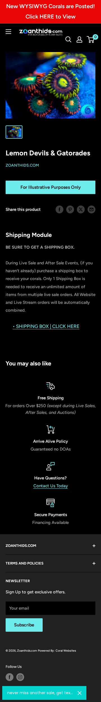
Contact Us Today (50, 485)
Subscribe (24, 625)
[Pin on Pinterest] (70, 209)
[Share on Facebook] (59, 209)
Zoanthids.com (22, 165)
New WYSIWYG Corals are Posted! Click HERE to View (50, 11)
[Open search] (68, 39)
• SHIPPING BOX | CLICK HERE (46, 326)
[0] (90, 39)
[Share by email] (91, 209)
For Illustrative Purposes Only (50, 187)
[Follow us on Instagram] (20, 677)
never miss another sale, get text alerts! (40, 693)
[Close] (80, 693)
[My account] (79, 39)
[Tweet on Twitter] (81, 209)
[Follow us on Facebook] (9, 677)
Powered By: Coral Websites (57, 650)
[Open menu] (8, 31)
